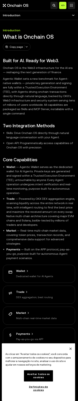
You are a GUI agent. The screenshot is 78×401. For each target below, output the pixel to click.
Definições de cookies (38, 388)
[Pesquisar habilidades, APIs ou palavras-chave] (54, 5)
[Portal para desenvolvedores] (62, 5)
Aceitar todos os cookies (38, 376)
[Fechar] (71, 349)
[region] (38, 372)
